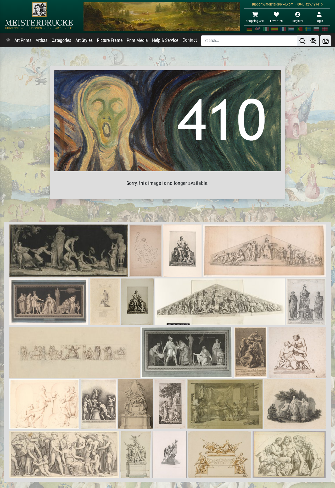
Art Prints (22, 40)
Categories (61, 40)
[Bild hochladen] (325, 40)
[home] (8, 40)
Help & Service (165, 40)
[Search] (302, 40)
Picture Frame (109, 40)
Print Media (137, 40)
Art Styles (84, 40)
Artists (41, 40)
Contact (189, 40)
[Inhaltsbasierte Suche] (313, 40)
